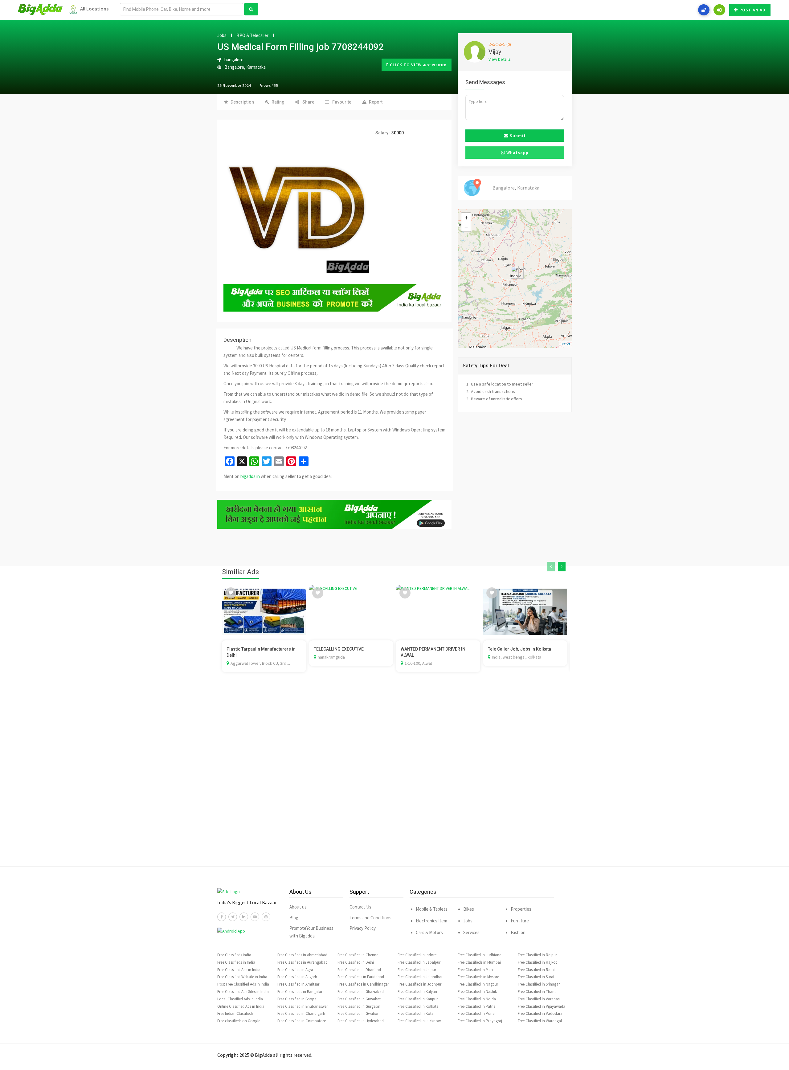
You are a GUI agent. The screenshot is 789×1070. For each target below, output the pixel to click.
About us (298, 907)
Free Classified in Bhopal (297, 999)
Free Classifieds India (234, 955)
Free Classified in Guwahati (359, 999)
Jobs (222, 35)
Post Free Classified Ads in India (243, 984)
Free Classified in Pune (476, 1013)
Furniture (520, 921)
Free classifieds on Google (238, 1020)
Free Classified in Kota (416, 1013)
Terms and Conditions (370, 918)
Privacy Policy (363, 928)
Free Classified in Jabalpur (419, 962)
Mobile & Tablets (432, 909)
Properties (521, 909)
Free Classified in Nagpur (478, 984)
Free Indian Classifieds (235, 1013)
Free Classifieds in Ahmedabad (302, 955)
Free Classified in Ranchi (538, 969)
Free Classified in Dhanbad (359, 969)
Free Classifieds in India (236, 962)
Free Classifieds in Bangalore (300, 991)
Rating (278, 102)
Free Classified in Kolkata (418, 1006)
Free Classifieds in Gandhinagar (363, 984)
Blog (293, 918)
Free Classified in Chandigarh (301, 1013)
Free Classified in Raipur (537, 955)
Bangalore (234, 67)
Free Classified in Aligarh (297, 976)
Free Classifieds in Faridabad (360, 976)
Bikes (468, 909)
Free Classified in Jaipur (417, 969)
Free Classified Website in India (242, 976)
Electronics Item (431, 921)
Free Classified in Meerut (477, 969)
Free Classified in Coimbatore (301, 1020)
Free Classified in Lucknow (419, 1020)
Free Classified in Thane (537, 991)
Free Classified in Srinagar (539, 984)
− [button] (466, 227)
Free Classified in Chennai (358, 955)
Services (471, 932)
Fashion (518, 932)
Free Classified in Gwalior (357, 1013)
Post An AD (752, 10)
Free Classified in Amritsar (298, 984)
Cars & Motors (429, 932)
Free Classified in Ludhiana (479, 955)
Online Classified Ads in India (240, 1006)
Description (242, 102)
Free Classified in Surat (536, 976)
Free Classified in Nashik (477, 991)
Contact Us (360, 907)
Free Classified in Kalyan (417, 991)
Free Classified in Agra (295, 969)
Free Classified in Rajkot (537, 962)
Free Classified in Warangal (540, 1020)
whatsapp (517, 152)
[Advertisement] (394, 778)
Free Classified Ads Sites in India (243, 991)
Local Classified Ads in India (240, 999)
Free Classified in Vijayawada (541, 1006)
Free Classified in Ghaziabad (360, 991)
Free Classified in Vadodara (540, 1013)
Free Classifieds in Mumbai (479, 962)
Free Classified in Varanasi (539, 999)
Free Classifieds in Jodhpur (419, 984)
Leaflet (565, 344)
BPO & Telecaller (252, 35)
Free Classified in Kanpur (418, 999)
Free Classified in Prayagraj (480, 1020)
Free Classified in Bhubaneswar (302, 1006)
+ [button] (466, 217)
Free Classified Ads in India (238, 969)
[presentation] (551, 567)
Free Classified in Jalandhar (420, 976)
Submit (517, 135)
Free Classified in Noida (477, 999)
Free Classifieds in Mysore (478, 976)
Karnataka (256, 67)
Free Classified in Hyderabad (360, 1020)
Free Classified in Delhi (355, 962)
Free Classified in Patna (477, 1006)
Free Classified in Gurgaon (358, 1006)
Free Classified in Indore (417, 955)
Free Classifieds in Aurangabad (302, 962)
